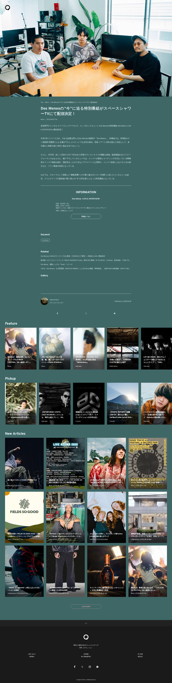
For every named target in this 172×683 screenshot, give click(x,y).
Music (47, 102)
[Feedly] (97, 667)
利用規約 (31, 656)
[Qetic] (7, 7)
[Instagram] (90, 667)
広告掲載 (86, 654)
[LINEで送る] (114, 313)
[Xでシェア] (85, 313)
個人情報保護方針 (86, 656)
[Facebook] (74, 667)
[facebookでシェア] (57, 313)
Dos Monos (45, 240)
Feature (11, 323)
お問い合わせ (32, 654)
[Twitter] (82, 667)
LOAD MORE (86, 606)
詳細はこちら (86, 216)
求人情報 (140, 654)
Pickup (10, 378)
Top (42, 102)
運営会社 (140, 656)
